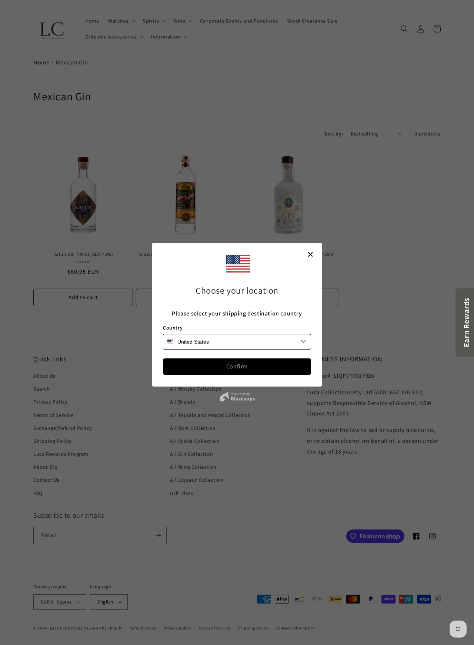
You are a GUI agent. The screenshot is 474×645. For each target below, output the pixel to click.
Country (173, 327)
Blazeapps (243, 398)
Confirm (237, 366)
